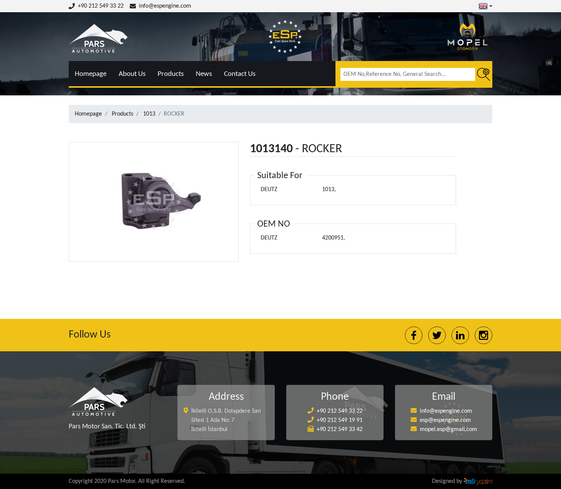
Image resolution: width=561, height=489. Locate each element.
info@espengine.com (165, 6)
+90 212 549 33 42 (340, 429)
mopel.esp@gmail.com (448, 429)
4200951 (332, 238)
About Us (132, 74)
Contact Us (239, 74)
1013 (149, 114)
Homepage (90, 74)
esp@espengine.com (445, 420)
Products (171, 74)
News (204, 74)
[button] (485, 6)
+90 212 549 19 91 (340, 420)
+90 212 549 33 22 (101, 6)
